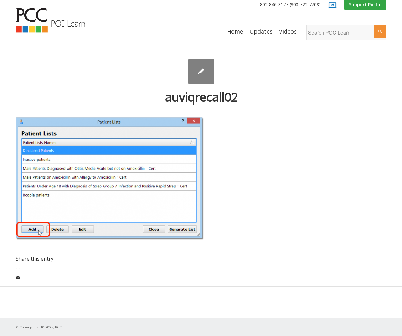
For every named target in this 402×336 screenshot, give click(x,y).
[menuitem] (290, 5)
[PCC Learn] (57, 20)
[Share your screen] (332, 5)
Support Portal (365, 5)
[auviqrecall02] (201, 71)
